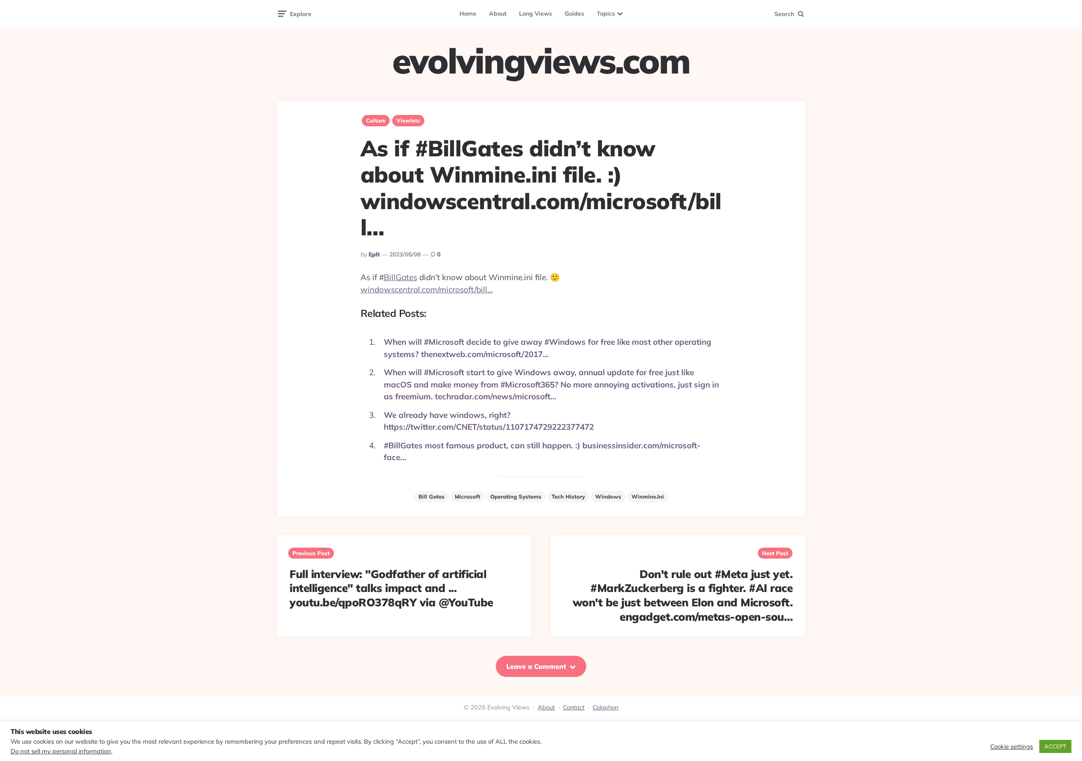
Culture (375, 120)
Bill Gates (431, 496)
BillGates (400, 277)
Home (467, 13)
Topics (606, 13)
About (497, 13)
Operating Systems (515, 496)
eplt (374, 254)
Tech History (568, 496)
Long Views (535, 13)
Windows (608, 496)
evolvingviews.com (541, 61)
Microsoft (467, 496)
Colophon (605, 707)
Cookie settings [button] (1011, 746)
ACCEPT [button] (1055, 746)
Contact (574, 707)
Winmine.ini (647, 496)
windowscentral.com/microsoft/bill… (427, 289)
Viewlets (408, 120)
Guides (574, 13)
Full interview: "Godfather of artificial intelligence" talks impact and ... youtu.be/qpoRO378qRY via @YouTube (391, 588)
